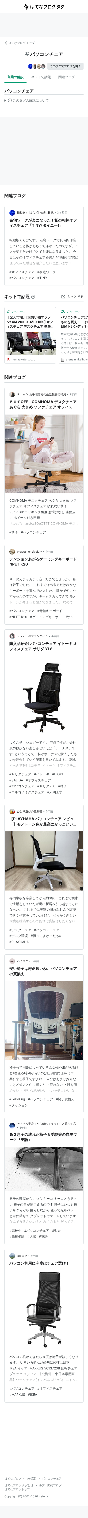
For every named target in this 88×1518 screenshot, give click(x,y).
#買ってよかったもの (46, 936)
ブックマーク (16, 311)
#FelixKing (17, 1099)
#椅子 (13, 532)
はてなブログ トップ (22, 43)
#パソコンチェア (21, 278)
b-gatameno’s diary (29, 551)
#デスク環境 (18, 936)
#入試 (31, 1236)
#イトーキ (41, 774)
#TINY (42, 278)
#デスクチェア (20, 930)
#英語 (43, 1236)
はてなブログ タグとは (18, 1485)
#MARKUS (17, 1394)
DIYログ (22, 1256)
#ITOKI (57, 774)
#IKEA (32, 1394)
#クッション (18, 1105)
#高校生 (15, 1230)
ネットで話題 (41, 77)
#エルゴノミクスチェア (26, 792)
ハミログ (22, 961)
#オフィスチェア (21, 272)
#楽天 (56, 1230)
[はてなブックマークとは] (33, 296)
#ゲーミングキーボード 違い (51, 617)
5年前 (49, 811)
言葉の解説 (15, 77)
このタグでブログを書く (65, 66)
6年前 (34, 1256)
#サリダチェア (20, 774)
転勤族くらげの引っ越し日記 (35, 212)
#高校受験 (17, 1236)
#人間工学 (54, 792)
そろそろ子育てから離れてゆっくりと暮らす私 (46, 1123)
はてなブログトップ (17, 1489)
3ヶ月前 (62, 212)
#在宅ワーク (46, 272)
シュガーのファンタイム (32, 636)
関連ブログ (66, 77)
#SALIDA (16, 780)
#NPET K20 (18, 617)
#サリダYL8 (46, 786)
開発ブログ (54, 1485)
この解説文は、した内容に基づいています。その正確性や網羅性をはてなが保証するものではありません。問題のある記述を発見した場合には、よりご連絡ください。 (26, 101)
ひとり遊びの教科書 (29, 811)
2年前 (73, 394)
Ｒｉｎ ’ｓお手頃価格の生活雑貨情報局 (41, 394)
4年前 (49, 551)
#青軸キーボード (49, 611)
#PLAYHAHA (19, 942)
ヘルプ (40, 1485)
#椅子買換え (65, 1099)
